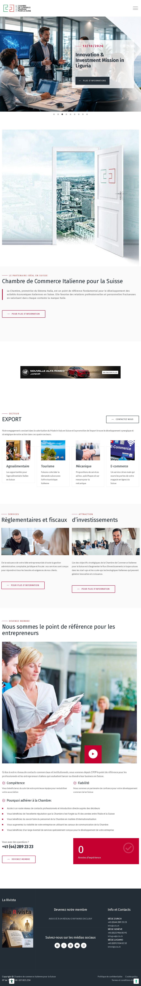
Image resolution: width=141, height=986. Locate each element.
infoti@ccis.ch (114, 946)
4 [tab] (66, 113)
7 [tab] (78, 113)
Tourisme (47, 466)
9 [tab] (87, 113)
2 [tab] (58, 113)
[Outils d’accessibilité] (11, 981)
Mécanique (84, 466)
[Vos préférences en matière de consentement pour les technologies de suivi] (136, 981)
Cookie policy (131, 976)
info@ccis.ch (113, 925)
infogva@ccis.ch (115, 936)
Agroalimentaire (17, 466)
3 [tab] (62, 113)
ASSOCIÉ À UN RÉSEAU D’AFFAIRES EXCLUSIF (70, 918)
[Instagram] (83, 945)
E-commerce (119, 466)
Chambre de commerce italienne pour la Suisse (35, 976)
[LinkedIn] (70, 945)
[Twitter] (64, 945)
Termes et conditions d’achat (125, 980)
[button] (92, 81)
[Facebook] (57, 945)
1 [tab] (54, 113)
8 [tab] (83, 113)
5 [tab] (70, 113)
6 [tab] (74, 113)
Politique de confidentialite (110, 976)
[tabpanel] (70, 64)
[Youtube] (77, 945)
